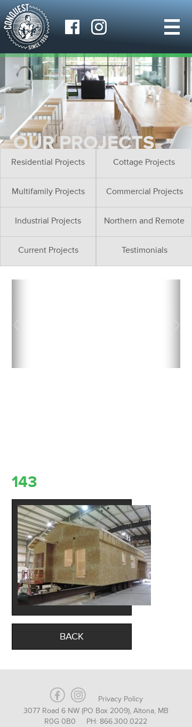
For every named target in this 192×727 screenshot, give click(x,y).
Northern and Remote (144, 220)
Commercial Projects (144, 191)
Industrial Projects (48, 220)
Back (72, 636)
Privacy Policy (120, 699)
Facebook (72, 26)
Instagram (98, 26)
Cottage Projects (144, 162)
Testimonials (144, 250)
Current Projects (48, 250)
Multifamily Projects (48, 191)
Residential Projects (48, 162)
